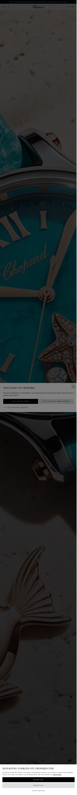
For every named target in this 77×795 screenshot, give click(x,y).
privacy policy (57, 774)
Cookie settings (38, 790)
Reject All (38, 785)
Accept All (38, 779)
